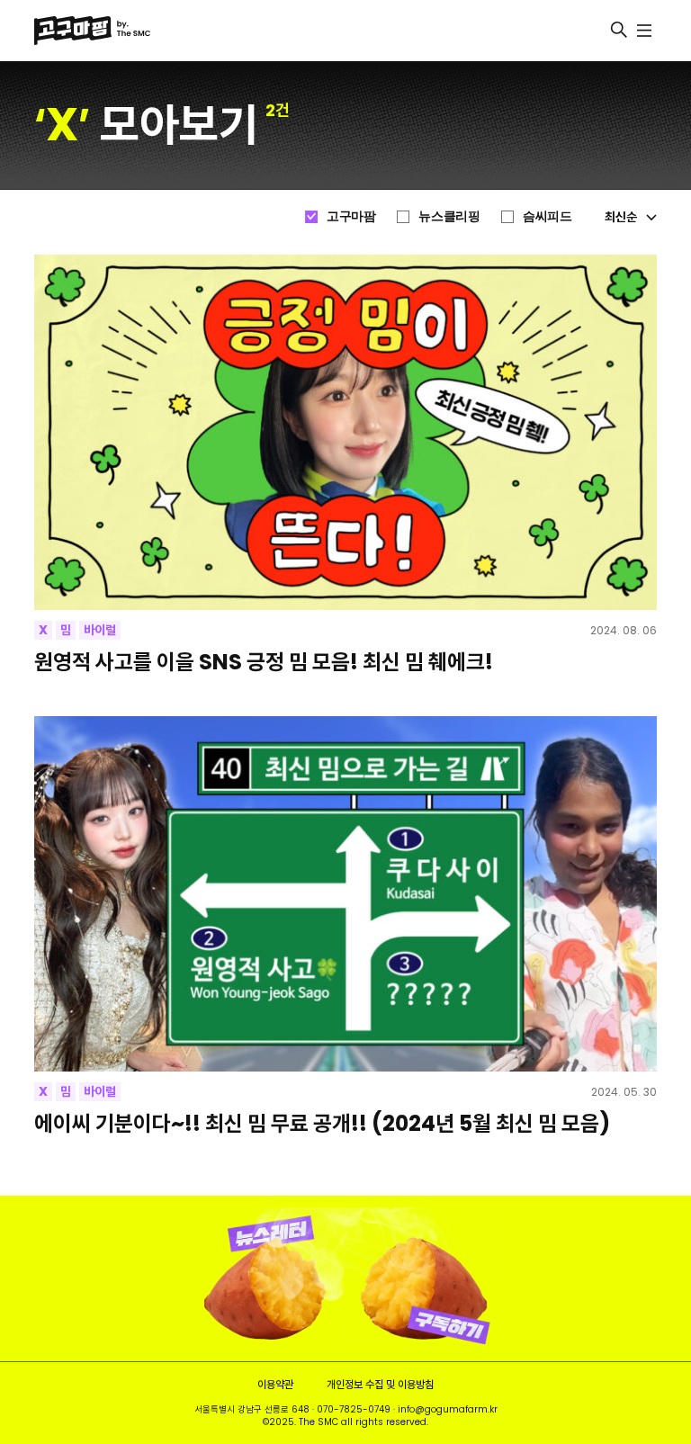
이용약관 (275, 1384)
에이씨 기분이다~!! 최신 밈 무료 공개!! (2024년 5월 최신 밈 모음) (322, 1123)
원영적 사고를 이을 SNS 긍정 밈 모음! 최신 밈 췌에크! (263, 662)
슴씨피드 (547, 216)
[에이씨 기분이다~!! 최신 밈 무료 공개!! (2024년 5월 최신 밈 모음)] (345, 894)
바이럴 (100, 630)
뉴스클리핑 (449, 216)
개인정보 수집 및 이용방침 (380, 1384)
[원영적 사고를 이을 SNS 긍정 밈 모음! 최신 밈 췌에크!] (345, 432)
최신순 (621, 217)
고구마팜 (351, 216)
